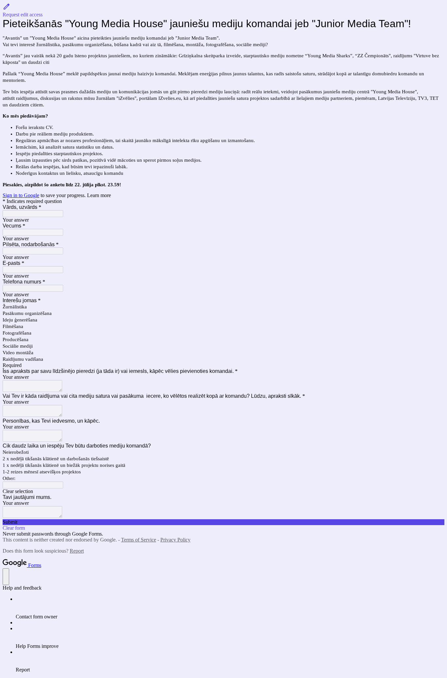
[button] (223, 10)
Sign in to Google (21, 195)
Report (77, 551)
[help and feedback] (6, 576)
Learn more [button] (99, 195)
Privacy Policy (175, 539)
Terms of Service (138, 539)
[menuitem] (230, 608)
